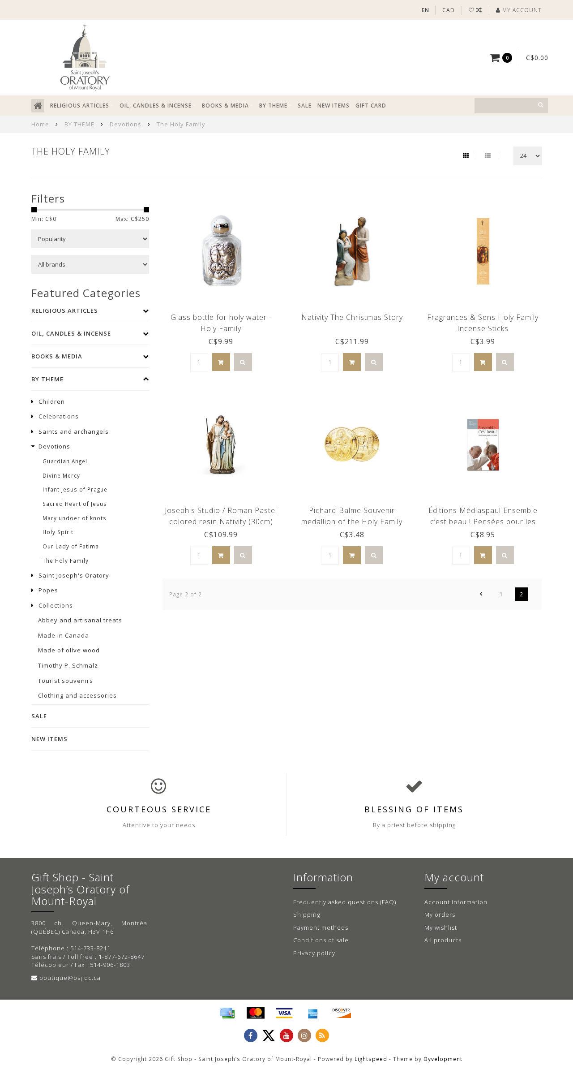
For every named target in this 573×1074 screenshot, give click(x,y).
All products (443, 940)
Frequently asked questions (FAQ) (344, 902)
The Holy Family (66, 560)
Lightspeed (371, 1058)
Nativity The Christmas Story (352, 317)
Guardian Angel (65, 461)
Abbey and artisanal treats (80, 620)
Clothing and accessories (77, 695)
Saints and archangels (73, 431)
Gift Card (370, 105)
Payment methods (320, 927)
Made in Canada (63, 635)
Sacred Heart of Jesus (75, 503)
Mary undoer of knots (75, 518)
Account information (455, 902)
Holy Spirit (58, 531)
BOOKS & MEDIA (225, 105)
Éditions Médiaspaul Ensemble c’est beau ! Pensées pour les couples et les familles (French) (483, 521)
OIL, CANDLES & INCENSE (156, 105)
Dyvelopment (442, 1058)
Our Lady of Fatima (71, 546)
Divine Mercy (61, 475)
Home (40, 124)
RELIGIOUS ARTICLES (79, 105)
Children (51, 401)
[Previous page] (481, 594)
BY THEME (273, 105)
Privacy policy (314, 953)
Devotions (54, 446)
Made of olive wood (69, 650)
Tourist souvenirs (65, 681)
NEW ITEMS (333, 105)
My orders (439, 914)
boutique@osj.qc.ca (70, 978)
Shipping (306, 914)
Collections (55, 605)
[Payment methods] (227, 1013)
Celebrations (58, 416)
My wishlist (440, 927)
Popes (48, 590)
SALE (305, 105)
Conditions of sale (321, 940)
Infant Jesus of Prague (75, 489)
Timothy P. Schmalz (68, 665)
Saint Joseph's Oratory (73, 575)
